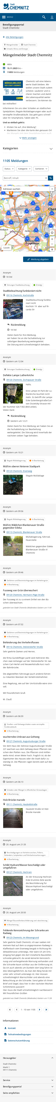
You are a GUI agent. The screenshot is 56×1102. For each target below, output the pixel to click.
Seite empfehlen (11, 1092)
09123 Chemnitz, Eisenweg (19, 471)
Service (6, 1080)
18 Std (9, 276)
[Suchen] (50, 178)
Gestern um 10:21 (14, 452)
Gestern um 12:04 (14, 361)
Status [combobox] (7, 168)
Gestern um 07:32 (14, 624)
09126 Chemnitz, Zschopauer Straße (23, 379)
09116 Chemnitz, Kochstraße (20, 295)
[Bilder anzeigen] (13, 309)
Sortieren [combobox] (39, 168)
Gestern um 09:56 (14, 511)
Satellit (6, 247)
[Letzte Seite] (46, 1009)
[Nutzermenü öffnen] (52, 17)
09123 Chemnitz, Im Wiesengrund (22, 937)
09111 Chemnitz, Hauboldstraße (21, 804)
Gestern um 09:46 (14, 572)
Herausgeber (9, 1057)
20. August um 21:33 (16, 844)
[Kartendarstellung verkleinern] (52, 244)
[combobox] (25, 188)
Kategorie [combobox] (22, 168)
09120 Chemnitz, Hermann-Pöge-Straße (25, 594)
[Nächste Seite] (39, 1009)
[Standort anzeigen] (52, 232)
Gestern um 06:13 (14, 781)
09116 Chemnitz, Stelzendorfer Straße (24, 646)
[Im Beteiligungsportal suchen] (44, 17)
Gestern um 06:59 (14, 716)
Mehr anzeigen (29, 137)
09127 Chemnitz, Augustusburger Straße (26, 741)
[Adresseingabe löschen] (52, 188)
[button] (28, 148)
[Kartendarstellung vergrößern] (52, 239)
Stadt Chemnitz (9, 1064)
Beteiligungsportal (13, 24)
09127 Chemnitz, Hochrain (19, 872)
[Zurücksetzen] (46, 178)
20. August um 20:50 (16, 912)
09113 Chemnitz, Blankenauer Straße (24, 532)
